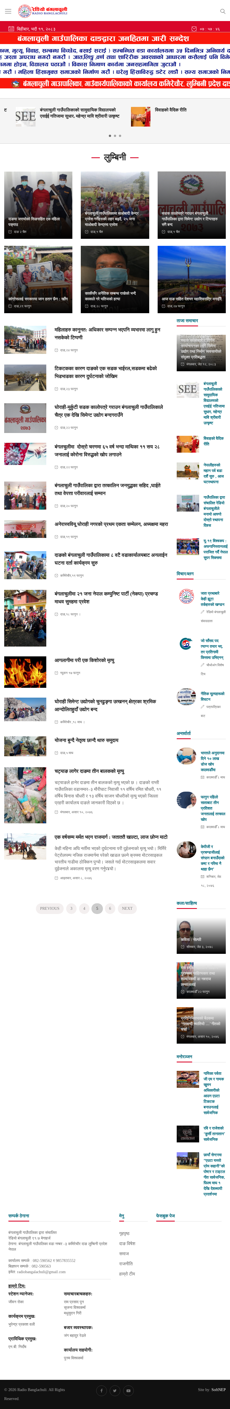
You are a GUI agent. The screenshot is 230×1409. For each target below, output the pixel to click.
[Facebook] (101, 1390)
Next (127, 908)
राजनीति (126, 1263)
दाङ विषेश (127, 1243)
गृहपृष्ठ (124, 1233)
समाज (124, 1253)
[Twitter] (115, 1390)
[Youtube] (128, 1390)
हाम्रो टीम (127, 1273)
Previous (49, 908)
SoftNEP (218, 1390)
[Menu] (8, 11)
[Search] (223, 11)
